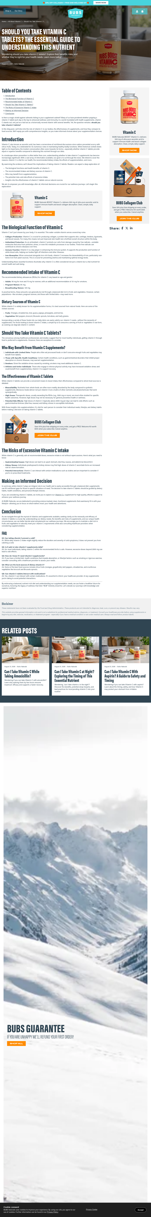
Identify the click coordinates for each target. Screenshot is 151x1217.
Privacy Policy (52, 1212)
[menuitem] (8, 11)
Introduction (10, 96)
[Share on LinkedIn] (131, 228)
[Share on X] (127, 228)
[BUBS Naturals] (75, 13)
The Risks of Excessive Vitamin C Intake (20, 108)
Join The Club (47, 435)
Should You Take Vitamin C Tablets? (19, 105)
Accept (141, 1210)
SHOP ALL (16, 1043)
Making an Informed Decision (16, 111)
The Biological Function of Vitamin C (19, 99)
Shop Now (44, 213)
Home (4, 21)
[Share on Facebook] (122, 228)
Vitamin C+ (59, 495)
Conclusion (9, 114)
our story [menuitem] (18, 11)
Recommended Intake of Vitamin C (18, 102)
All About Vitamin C (15, 21)
